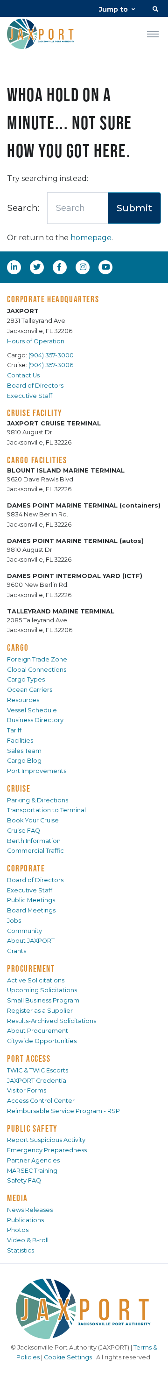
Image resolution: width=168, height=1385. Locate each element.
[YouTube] (107, 267)
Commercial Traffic (35, 850)
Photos (17, 1229)
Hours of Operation (35, 341)
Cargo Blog (24, 760)
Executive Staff (29, 395)
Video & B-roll (28, 1240)
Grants (16, 950)
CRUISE (19, 788)
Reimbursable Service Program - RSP (63, 1110)
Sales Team (24, 750)
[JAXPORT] (84, 1309)
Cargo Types (26, 679)
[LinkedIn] (15, 267)
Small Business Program (43, 1000)
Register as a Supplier (40, 1010)
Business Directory (35, 720)
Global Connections (36, 669)
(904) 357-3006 (50, 365)
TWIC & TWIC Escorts (37, 1070)
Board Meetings (31, 910)
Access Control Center (41, 1100)
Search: (23, 207)
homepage (91, 237)
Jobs (14, 920)
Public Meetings (31, 900)
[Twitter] (37, 267)
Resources (23, 699)
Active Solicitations (35, 980)
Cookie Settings (68, 1357)
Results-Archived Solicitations (51, 1020)
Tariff (14, 730)
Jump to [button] (113, 9)
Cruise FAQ (23, 830)
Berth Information (34, 840)
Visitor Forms (26, 1090)
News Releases (30, 1209)
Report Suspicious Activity (46, 1139)
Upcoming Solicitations (42, 990)
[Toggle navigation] (153, 33)
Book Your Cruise (33, 820)
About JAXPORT (31, 940)
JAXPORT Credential (37, 1080)
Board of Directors (35, 385)
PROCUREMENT (31, 968)
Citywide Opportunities (42, 1040)
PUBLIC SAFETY (32, 1128)
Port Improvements (36, 770)
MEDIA (17, 1198)
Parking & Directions (37, 800)
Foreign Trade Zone (37, 659)
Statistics (20, 1250)
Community (24, 930)
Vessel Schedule (32, 710)
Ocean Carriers (29, 689)
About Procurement (37, 1030)
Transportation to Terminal (46, 810)
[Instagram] (84, 267)
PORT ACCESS (29, 1058)
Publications (25, 1220)
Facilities (20, 740)
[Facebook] (59, 267)
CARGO (18, 647)
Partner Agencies (33, 1160)
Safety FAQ (24, 1180)
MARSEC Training (32, 1170)
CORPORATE (26, 868)
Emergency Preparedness (47, 1150)
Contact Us (23, 375)
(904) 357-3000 (51, 355)
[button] (155, 10)
